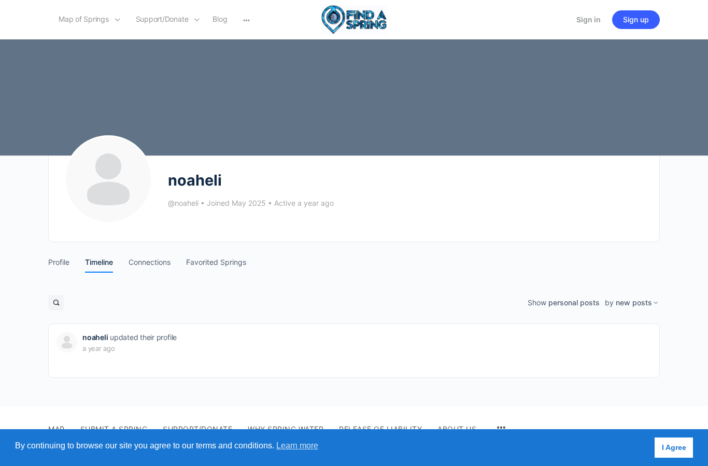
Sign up (636, 19)
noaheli (95, 337)
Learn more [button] (297, 445)
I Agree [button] (674, 447)
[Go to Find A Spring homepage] (354, 18)
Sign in (588, 19)
